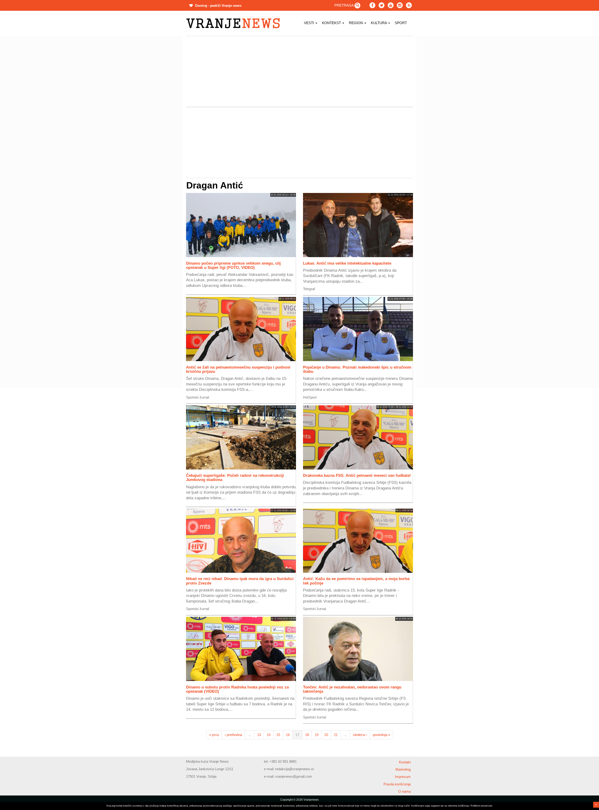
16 (288, 735)
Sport (401, 23)
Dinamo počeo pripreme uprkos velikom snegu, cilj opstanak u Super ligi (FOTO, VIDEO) (233, 265)
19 (316, 735)
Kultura (379, 23)
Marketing (403, 769)
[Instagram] (400, 5)
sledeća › (360, 735)
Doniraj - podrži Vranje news (217, 5)
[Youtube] (391, 5)
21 (336, 735)
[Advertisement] (164, 106)
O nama (404, 791)
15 (278, 735)
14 (268, 735)
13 (259, 735)
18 (307, 735)
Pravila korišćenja (397, 784)
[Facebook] (372, 5)
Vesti (309, 23)
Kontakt (405, 762)
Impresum (403, 777)
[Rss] (409, 5)
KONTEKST (332, 23)
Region (356, 23)
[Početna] (234, 23)
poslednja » (381, 735)
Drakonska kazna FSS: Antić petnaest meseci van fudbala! (357, 475)
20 (326, 735)
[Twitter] (381, 5)
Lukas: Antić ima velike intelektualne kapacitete (347, 263)
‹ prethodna (233, 735)
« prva (214, 735)
